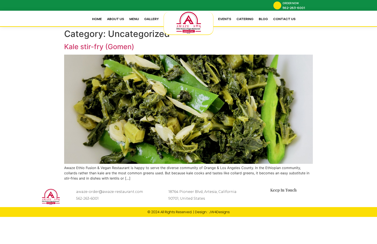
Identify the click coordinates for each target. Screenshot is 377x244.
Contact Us (284, 19)
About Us (115, 19)
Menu (134, 19)
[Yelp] (82, 5)
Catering (245, 19)
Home (97, 19)
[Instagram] (75, 5)
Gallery (151, 19)
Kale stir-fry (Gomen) (99, 46)
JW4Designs (219, 212)
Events (224, 19)
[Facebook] (67, 5)
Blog (263, 19)
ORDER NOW (291, 3)
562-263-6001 (87, 198)
